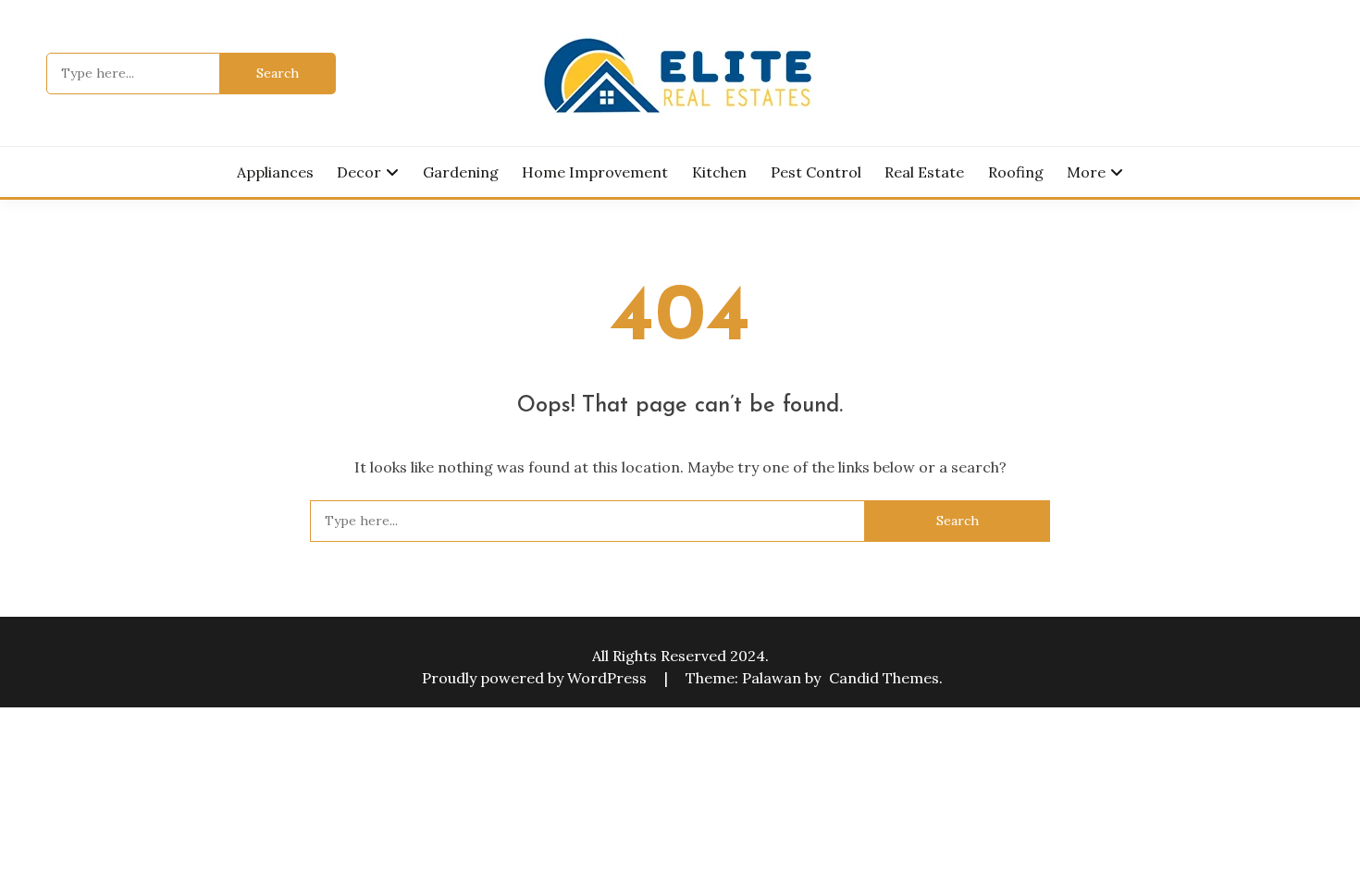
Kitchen (719, 172)
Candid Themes (884, 678)
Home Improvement (595, 172)
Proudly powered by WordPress (536, 678)
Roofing (1016, 172)
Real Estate (924, 172)
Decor (359, 172)
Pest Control (816, 172)
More (1086, 172)
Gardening (461, 172)
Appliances (275, 172)
